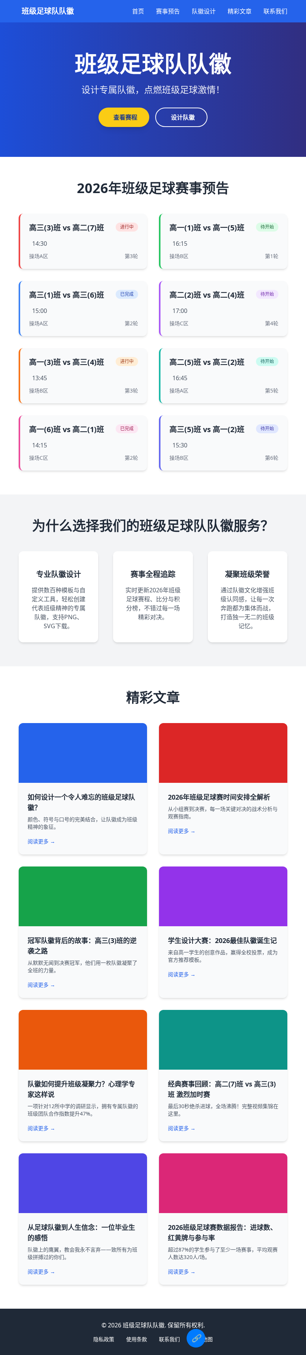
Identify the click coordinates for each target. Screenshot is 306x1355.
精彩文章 (240, 11)
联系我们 (275, 11)
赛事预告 (168, 11)
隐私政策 (103, 1339)
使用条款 (136, 1339)
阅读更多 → (41, 841)
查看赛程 (125, 117)
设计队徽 (183, 117)
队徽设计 (204, 11)
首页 (138, 11)
